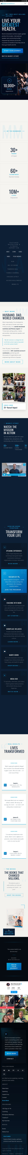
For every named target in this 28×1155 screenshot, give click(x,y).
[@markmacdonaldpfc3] (8, 984)
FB (4, 1070)
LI (22, 1070)
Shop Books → (14, 665)
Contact (10, 1059)
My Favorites (6, 1120)
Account (24, 0)
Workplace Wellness (8, 1114)
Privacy (5, 1154)
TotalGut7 (5, 1117)
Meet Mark (5, 1088)
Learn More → (14, 642)
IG (8, 1070)
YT (13, 1070)
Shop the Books (14, 895)
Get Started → (14, 616)
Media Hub (5, 1132)
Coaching (5, 1111)
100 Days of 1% (6, 1108)
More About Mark (13, 362)
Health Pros (5, 1094)
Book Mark (11, 1053)
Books (4, 1129)
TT (4, 1074)
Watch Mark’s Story (10, 56)
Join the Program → (14, 590)
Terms (11, 1154)
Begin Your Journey (14, 966)
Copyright (19, 1154)
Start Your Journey (12, 51)
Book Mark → (14, 563)
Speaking (5, 1091)
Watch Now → (14, 691)
